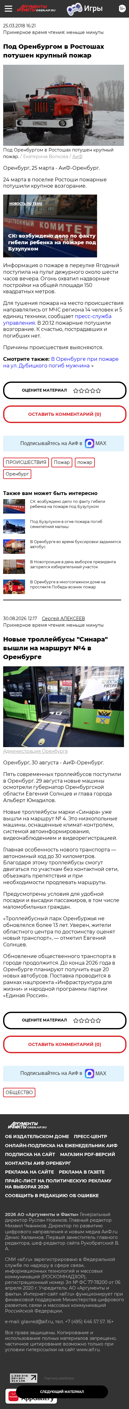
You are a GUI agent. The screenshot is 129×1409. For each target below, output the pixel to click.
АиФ (77, 156)
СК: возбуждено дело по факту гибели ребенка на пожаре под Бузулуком (67, 504)
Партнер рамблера (59, 1378)
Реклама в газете (82, 1172)
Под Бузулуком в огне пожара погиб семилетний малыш (66, 524)
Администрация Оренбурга (35, 751)
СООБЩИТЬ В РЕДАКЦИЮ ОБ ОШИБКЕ (52, 1195)
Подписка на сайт (30, 1154)
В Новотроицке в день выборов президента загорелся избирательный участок (73, 564)
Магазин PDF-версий (87, 1154)
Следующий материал (62, 1392)
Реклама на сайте (29, 1172)
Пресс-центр (90, 1136)
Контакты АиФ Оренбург (38, 1163)
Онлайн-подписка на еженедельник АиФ (61, 1145)
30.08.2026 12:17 (20, 618)
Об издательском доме (37, 1136)
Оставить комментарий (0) (64, 414)
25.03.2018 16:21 (19, 26)
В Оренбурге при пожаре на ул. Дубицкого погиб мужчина (61, 362)
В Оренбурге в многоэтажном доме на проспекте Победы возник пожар (68, 584)
